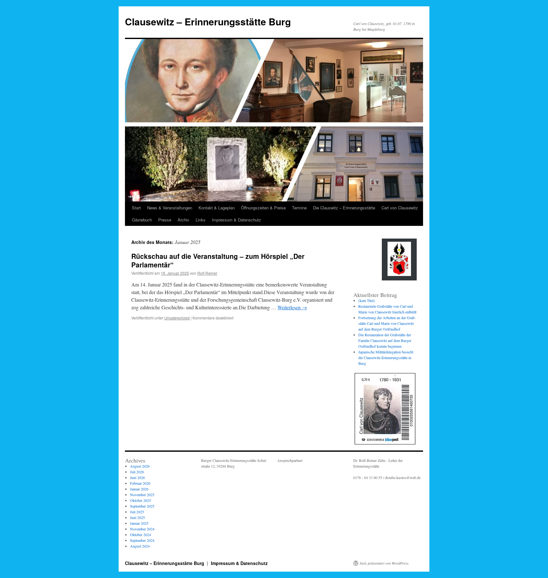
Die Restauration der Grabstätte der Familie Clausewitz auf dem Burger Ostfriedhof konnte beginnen (384, 340)
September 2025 (142, 506)
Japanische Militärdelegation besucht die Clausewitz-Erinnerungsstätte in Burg (385, 357)
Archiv (183, 220)
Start (136, 208)
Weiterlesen (292, 307)
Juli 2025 (137, 511)
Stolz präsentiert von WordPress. (384, 563)
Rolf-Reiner (207, 273)
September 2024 (142, 540)
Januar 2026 (139, 488)
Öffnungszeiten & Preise (263, 208)
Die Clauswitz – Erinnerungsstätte (344, 208)
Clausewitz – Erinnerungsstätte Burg (208, 21)
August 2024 (140, 545)
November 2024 (142, 528)
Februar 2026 (140, 483)
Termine (299, 208)
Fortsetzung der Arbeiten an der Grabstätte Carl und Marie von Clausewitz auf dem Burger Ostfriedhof (387, 323)
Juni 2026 (137, 477)
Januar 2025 (139, 523)
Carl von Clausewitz (400, 208)
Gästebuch (142, 220)
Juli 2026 (137, 471)
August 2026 (140, 466)
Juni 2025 (137, 517)
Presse (164, 220)
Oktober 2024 (140, 534)
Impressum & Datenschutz (236, 220)
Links (201, 220)
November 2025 (142, 494)
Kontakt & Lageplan (217, 208)
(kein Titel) (366, 300)
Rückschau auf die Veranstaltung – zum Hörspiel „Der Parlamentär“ (217, 260)
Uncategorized (177, 317)
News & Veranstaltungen (169, 208)
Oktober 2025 (140, 500)
